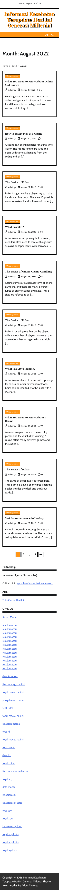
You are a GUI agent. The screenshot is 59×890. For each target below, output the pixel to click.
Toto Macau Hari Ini (13, 600)
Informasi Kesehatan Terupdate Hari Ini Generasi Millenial (29, 20)
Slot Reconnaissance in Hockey (24, 518)
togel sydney (9, 850)
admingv (12, 90)
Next (41, 554)
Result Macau (9, 617)
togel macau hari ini (13, 715)
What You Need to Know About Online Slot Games (29, 83)
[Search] (52, 34)
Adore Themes (30, 885)
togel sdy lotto (10, 834)
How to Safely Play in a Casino (23, 133)
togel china (8, 763)
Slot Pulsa (7, 707)
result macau (9, 625)
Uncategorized (12, 76)
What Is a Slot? (14, 227)
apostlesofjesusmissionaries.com (35, 583)
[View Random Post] (46, 34)
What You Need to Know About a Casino (25, 419)
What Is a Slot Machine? (20, 369)
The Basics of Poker (17, 182)
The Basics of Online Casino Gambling (28, 271)
